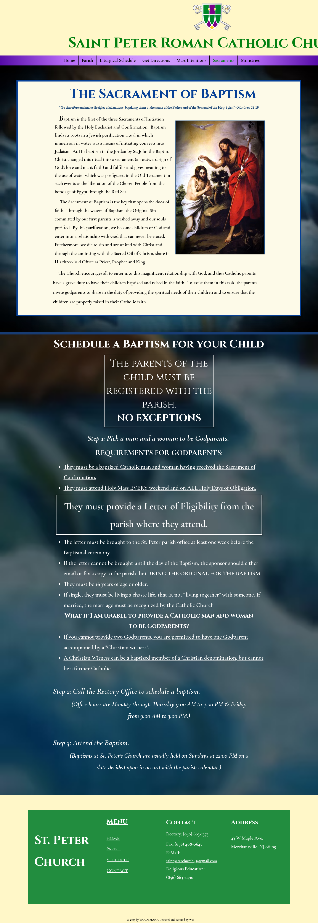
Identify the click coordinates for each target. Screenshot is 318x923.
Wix (191, 919)
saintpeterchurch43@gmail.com (191, 860)
